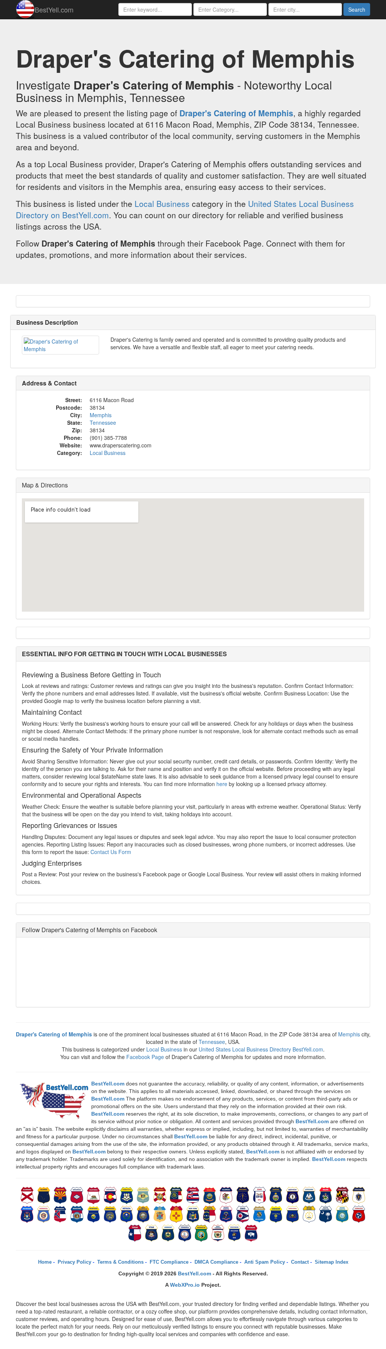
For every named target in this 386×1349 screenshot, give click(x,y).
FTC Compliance (169, 1262)
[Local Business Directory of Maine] (326, 1194)
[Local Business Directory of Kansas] (276, 1194)
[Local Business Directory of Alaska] (44, 1194)
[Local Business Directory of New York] (193, 1213)
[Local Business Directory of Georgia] (177, 1194)
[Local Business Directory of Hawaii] (193, 1194)
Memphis (101, 415)
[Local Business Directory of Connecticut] (127, 1194)
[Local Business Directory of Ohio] (243, 1213)
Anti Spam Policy (264, 1262)
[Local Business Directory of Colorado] (111, 1194)
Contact (300, 1262)
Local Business (162, 203)
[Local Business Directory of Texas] (135, 1232)
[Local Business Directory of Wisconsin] (235, 1232)
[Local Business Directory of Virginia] (185, 1232)
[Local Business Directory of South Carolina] (326, 1213)
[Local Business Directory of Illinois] (227, 1194)
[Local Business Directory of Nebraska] (111, 1213)
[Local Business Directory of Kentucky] (293, 1194)
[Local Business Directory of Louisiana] (310, 1194)
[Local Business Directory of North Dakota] (227, 1213)
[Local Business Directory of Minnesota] (44, 1213)
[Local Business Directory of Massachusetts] (358, 1194)
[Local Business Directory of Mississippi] (61, 1213)
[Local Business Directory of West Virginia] (218, 1232)
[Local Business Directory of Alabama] (28, 1194)
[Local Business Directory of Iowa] (260, 1194)
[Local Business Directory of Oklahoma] (260, 1213)
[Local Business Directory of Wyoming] (251, 1232)
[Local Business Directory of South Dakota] (343, 1213)
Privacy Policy (74, 1262)
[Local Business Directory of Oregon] (276, 1213)
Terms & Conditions (120, 1262)
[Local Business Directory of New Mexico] (177, 1213)
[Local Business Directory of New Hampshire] (144, 1213)
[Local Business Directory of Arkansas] (77, 1194)
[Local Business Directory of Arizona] (61, 1194)
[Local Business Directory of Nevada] (127, 1213)
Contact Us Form (110, 852)
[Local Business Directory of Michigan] (28, 1213)
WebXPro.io (185, 1285)
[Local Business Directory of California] (94, 1194)
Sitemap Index (331, 1262)
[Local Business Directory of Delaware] (144, 1194)
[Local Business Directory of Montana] (94, 1213)
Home (45, 1262)
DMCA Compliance (216, 1262)
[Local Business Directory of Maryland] (343, 1194)
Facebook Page (145, 1057)
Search (356, 9)
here (221, 784)
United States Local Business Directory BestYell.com (261, 1049)
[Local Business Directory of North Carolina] (210, 1213)
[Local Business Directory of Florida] (160, 1194)
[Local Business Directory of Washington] (202, 1232)
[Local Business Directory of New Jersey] (160, 1213)
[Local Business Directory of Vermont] (169, 1232)
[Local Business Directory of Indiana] (243, 1194)
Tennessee (103, 422)
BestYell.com (54, 9)
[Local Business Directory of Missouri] (77, 1213)
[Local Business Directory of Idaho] (210, 1194)
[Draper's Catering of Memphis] (60, 345)
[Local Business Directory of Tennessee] (358, 1213)
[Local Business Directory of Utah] (152, 1232)
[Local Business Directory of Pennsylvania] (293, 1213)
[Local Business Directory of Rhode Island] (310, 1213)
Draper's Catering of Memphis (236, 113)
